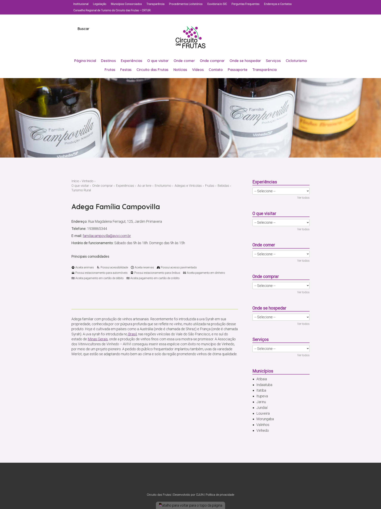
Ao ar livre (144, 186)
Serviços (273, 60)
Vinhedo (87, 181)
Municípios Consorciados (126, 4)
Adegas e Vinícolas (188, 186)
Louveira (263, 413)
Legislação (99, 4)
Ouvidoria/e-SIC (217, 4)
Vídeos (198, 69)
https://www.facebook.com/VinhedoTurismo (87, 297)
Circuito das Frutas (152, 69)
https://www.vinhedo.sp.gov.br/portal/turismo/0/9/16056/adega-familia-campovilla (94, 297)
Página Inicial (85, 60)
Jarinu (261, 402)
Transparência (155, 4)
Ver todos (303, 197)
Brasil (132, 334)
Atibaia (261, 379)
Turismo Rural (81, 190)
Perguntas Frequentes (246, 4)
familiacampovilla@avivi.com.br (107, 236)
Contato (216, 69)
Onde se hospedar (245, 60)
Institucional (81, 4)
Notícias (180, 69)
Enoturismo (163, 186)
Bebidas (223, 186)
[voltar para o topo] (190, 505)
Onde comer (184, 60)
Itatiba (261, 390)
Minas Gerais (98, 339)
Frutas (110, 69)
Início (75, 181)
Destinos (108, 60)
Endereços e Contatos (278, 4)
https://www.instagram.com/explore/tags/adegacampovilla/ (80, 297)
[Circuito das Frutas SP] (190, 37)
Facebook (195, 480)
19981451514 (73, 297)
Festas (126, 69)
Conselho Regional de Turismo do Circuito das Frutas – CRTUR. (112, 10)
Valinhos (262, 425)
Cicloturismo (296, 60)
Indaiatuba (264, 385)
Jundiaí (261, 407)
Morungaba (265, 419)
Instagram (185, 480)
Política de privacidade (220, 494)
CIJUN (200, 494)
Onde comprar (212, 60)
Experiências (131, 60)
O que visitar (158, 60)
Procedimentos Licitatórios (186, 4)
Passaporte (237, 69)
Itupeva (262, 396)
